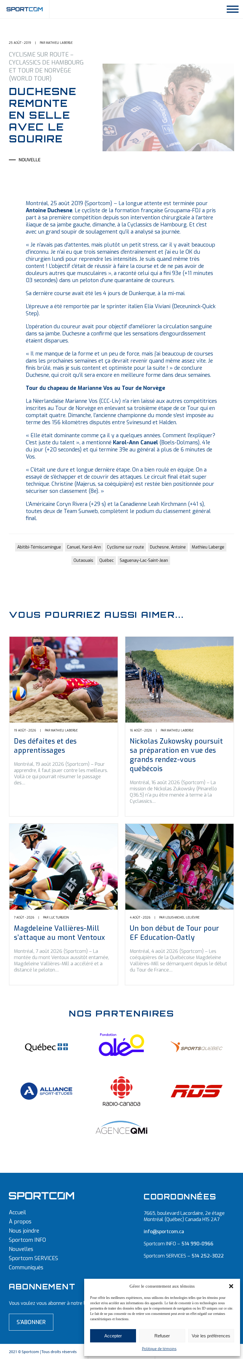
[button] (231, 1286)
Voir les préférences (211, 1335)
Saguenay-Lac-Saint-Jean (144, 560)
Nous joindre (24, 1230)
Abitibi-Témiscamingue (39, 547)
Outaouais (83, 560)
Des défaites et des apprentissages (45, 746)
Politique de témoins (159, 1349)
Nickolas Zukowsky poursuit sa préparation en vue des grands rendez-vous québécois (176, 755)
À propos (20, 1221)
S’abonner (31, 1322)
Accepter (113, 1335)
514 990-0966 (197, 1244)
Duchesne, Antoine (168, 547)
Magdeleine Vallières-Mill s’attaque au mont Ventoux (59, 933)
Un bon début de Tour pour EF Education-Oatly (174, 933)
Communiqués (26, 1267)
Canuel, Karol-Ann (84, 547)
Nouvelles (21, 1249)
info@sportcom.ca (164, 1231)
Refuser (162, 1335)
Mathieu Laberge (208, 547)
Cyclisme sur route (125, 547)
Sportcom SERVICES (33, 1258)
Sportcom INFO (27, 1240)
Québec (106, 560)
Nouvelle (30, 160)
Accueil (17, 1212)
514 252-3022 (207, 1256)
